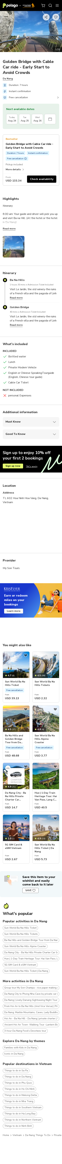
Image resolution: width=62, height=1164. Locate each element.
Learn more (13, 611)
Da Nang (8, 78)
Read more (9, 228)
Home (6, 1135)
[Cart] (43, 5)
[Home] (19, 5)
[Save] (26, 655)
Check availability (41, 179)
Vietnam (17, 1135)
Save (28, 890)
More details (13, 169)
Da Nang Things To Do (37, 1135)
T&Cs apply (31, 466)
